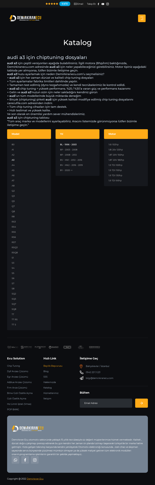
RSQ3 (15, 247)
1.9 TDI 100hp (115, 165)
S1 (13, 257)
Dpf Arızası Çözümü (17, 371)
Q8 (13, 211)
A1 (13, 149)
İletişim (47, 398)
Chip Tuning (13, 366)
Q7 (13, 206)
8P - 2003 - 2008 (68, 149)
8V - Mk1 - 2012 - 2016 (71, 160)
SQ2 (14, 293)
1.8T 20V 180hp (116, 160)
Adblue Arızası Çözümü (19, 382)
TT (13, 314)
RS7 (14, 242)
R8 (13, 216)
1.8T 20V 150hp (116, 154)
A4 (13, 165)
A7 (13, 180)
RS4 (14, 226)
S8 (13, 288)
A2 (13, 154)
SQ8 (14, 309)
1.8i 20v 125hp (116, 149)
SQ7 (14, 304)
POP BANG (13, 409)
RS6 (14, 237)
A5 (13, 170)
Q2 (13, 190)
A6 (13, 175)
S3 (13, 262)
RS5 (14, 232)
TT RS (15, 319)
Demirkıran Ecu (35, 478)
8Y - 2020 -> (66, 170)
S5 (13, 273)
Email (80, 4)
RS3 (14, 221)
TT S (14, 324)
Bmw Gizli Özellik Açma (20, 393)
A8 (13, 185)
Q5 (13, 201)
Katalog (47, 387)
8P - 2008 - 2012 (68, 154)
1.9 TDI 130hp (115, 175)
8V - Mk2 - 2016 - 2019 (71, 165)
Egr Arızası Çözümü (17, 376)
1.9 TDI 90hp (115, 180)
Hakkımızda (49, 382)
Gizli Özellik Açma (16, 398)
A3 (13, 160)
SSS (45, 376)
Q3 (13, 196)
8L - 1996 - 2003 (68, 144)
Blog (46, 371)
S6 (13, 278)
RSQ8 (15, 252)
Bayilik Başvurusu (52, 366)
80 (13, 144)
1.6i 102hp (114, 144)
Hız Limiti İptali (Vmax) (19, 404)
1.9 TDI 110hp (115, 170)
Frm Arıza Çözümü (17, 387)
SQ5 (14, 299)
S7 (13, 283)
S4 (13, 268)
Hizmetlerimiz (50, 393)
